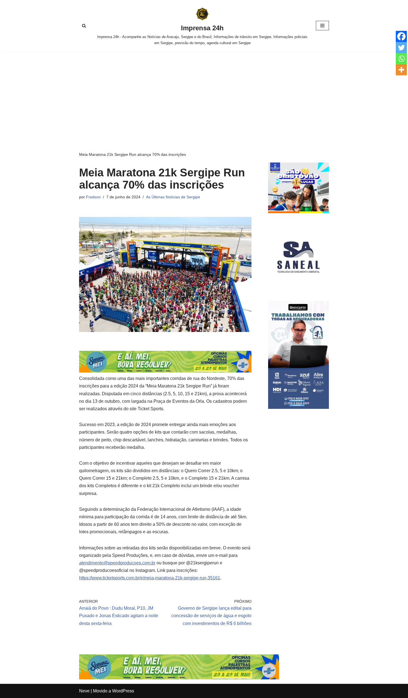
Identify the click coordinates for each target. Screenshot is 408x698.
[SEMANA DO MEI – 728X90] (165, 371)
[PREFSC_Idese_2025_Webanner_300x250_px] (298, 211)
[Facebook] (401, 36)
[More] (401, 69)
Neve (84, 691)
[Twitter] (401, 47)
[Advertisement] (204, 93)
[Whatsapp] (401, 58)
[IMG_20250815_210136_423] (298, 407)
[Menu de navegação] (322, 25)
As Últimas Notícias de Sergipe (173, 197)
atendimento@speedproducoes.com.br (117, 563)
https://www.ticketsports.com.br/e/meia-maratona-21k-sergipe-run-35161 (149, 578)
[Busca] (84, 26)
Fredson (93, 197)
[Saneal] (298, 286)
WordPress (123, 691)
